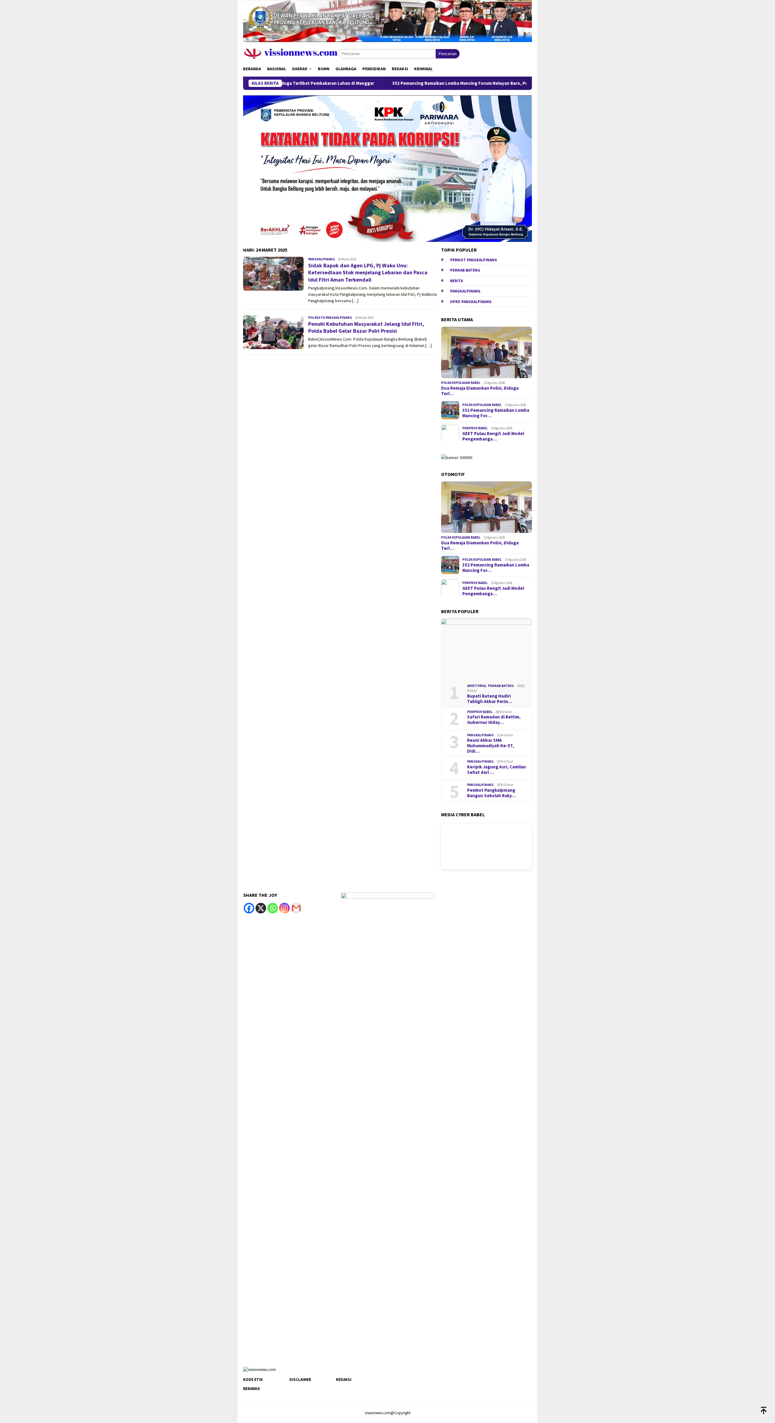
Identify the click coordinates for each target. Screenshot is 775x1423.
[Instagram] (284, 908)
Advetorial (476, 686)
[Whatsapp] (272, 908)
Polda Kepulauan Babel (460, 383)
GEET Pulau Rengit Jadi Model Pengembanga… (493, 436)
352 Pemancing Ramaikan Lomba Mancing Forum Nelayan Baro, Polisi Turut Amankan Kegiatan (429, 83)
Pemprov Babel (475, 428)
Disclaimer (300, 1379)
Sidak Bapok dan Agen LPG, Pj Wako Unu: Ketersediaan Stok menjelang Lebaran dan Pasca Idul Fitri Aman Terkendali (367, 272)
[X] (261, 908)
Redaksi (343, 1379)
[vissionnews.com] (290, 53)
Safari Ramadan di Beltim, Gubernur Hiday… (494, 719)
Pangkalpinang (321, 259)
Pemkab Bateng (465, 270)
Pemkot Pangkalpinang (473, 259)
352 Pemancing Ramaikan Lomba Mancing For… (495, 413)
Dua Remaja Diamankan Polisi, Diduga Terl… (480, 390)
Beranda (251, 1388)
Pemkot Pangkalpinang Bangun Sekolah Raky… (491, 792)
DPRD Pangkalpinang (471, 301)
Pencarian (448, 53)
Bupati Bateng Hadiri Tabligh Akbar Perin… (489, 698)
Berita (456, 280)
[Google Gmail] (296, 908)
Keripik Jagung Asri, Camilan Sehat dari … (496, 769)
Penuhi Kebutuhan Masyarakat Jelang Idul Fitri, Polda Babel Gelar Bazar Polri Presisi (366, 327)
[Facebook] (249, 908)
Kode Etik (253, 1379)
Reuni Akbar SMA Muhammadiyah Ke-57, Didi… (490, 746)
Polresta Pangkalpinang (330, 317)
